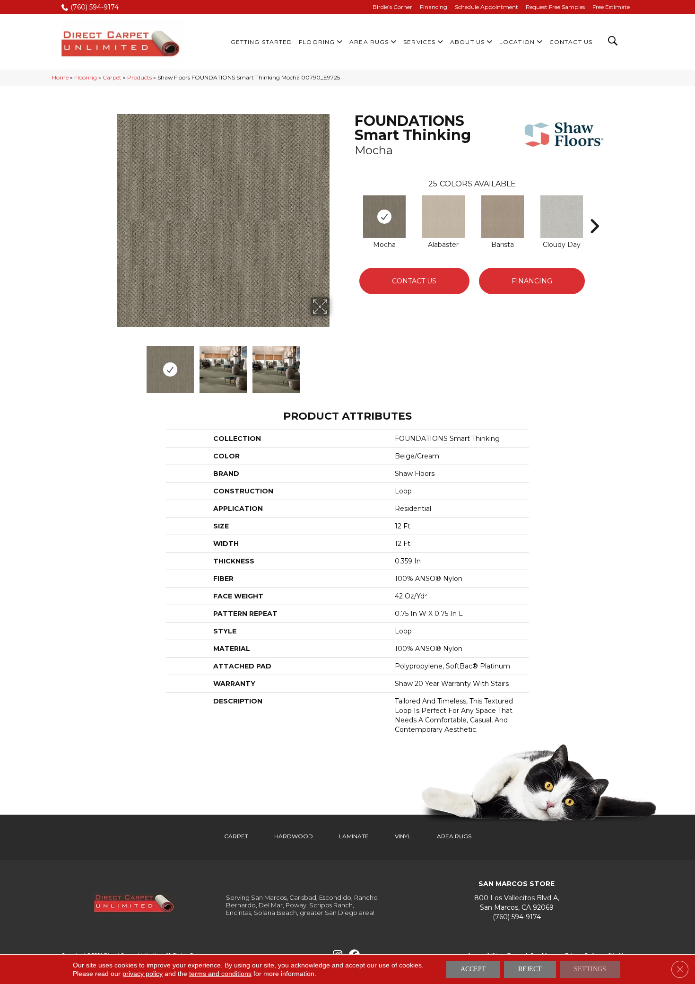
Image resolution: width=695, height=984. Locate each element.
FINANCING (532, 281)
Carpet (112, 77)
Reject (530, 969)
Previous (110, 364)
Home (60, 77)
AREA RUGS (454, 836)
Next (335, 364)
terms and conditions (220, 973)
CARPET (236, 836)
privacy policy (142, 973)
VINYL (403, 836)
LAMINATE (354, 836)
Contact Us (414, 281)
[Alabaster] (443, 216)
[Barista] (502, 216)
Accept (473, 969)
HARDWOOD (293, 836)
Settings (590, 969)
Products (139, 77)
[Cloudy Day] (561, 216)
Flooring (85, 77)
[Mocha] (384, 216)
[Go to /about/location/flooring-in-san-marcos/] (517, 903)
